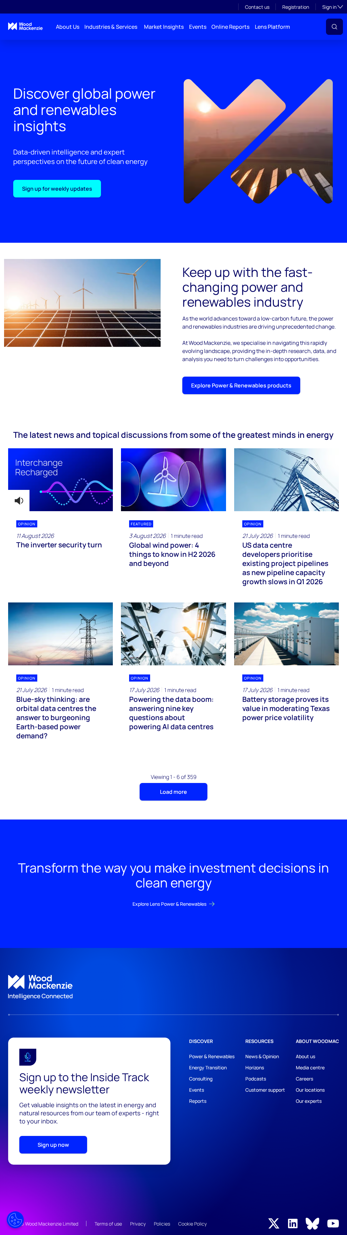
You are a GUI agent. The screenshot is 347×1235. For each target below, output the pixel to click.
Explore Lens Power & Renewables (169, 904)
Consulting (200, 1078)
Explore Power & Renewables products (241, 385)
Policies (162, 1223)
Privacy (138, 1223)
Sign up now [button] (53, 1144)
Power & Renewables (211, 1056)
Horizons (254, 1067)
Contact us (257, 7)
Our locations (310, 1090)
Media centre (310, 1067)
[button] (334, 27)
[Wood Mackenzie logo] (25, 26)
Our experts (309, 1101)
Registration (295, 7)
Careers (304, 1078)
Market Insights (164, 26)
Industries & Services (110, 26)
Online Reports (230, 26)
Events (197, 26)
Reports (197, 1101)
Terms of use (108, 1223)
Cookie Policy (192, 1223)
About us (305, 1056)
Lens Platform (272, 26)
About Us (67, 26)
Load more (173, 791)
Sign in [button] (332, 6)
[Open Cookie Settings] (15, 1219)
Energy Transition (208, 1067)
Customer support (265, 1090)
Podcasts (255, 1078)
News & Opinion (262, 1056)
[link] (173, 987)
